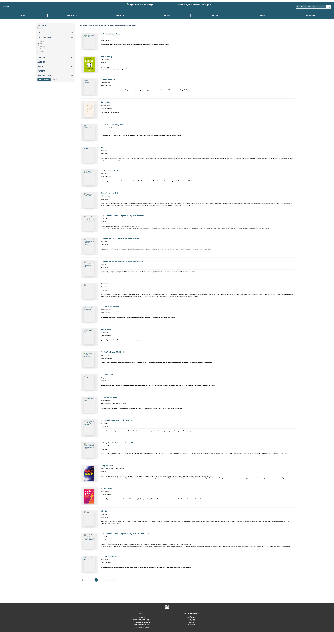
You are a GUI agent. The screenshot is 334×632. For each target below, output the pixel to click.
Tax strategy (192, 624)
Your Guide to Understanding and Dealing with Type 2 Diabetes (125, 534)
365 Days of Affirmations (110, 306)
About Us (310, 15)
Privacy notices (191, 617)
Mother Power (106, 488)
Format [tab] (41, 71)
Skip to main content (5, 0)
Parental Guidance (108, 79)
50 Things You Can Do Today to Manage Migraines (120, 238)
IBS (102, 147)
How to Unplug (106, 56)
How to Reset (106, 102)
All (41, 44)
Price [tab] (40, 66)
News (262, 15)
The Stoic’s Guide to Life (110, 170)
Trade (167, 15)
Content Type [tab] (44, 37)
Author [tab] (41, 62)
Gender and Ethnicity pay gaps (142, 619)
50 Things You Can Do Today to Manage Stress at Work (122, 443)
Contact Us (142, 616)
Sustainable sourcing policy (142, 624)
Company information (192, 616)
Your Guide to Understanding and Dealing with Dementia (122, 215)
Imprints (119, 15)
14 (110, 580)
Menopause (105, 284)
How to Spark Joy (107, 329)
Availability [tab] (43, 57)
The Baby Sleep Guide (109, 397)
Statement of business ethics (142, 621)
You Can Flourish (107, 375)
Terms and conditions (192, 621)
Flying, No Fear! (107, 465)
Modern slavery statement (142, 622)
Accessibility (142, 617)
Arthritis (104, 511)
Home (24, 15)
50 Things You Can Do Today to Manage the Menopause (122, 261)
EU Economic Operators (142, 626)
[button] (55, 33)
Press (215, 15)
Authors (42, 46)
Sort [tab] (39, 33)
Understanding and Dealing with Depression (117, 420)
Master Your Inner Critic (110, 193)
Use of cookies (192, 619)
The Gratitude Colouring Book (112, 125)
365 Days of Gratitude (109, 556)
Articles (42, 49)
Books (42, 41)
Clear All (40, 28)
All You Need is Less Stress (111, 34)
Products (72, 15)
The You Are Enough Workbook (112, 352)
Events (42, 51)
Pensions (191, 622)
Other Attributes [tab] (46, 76)
